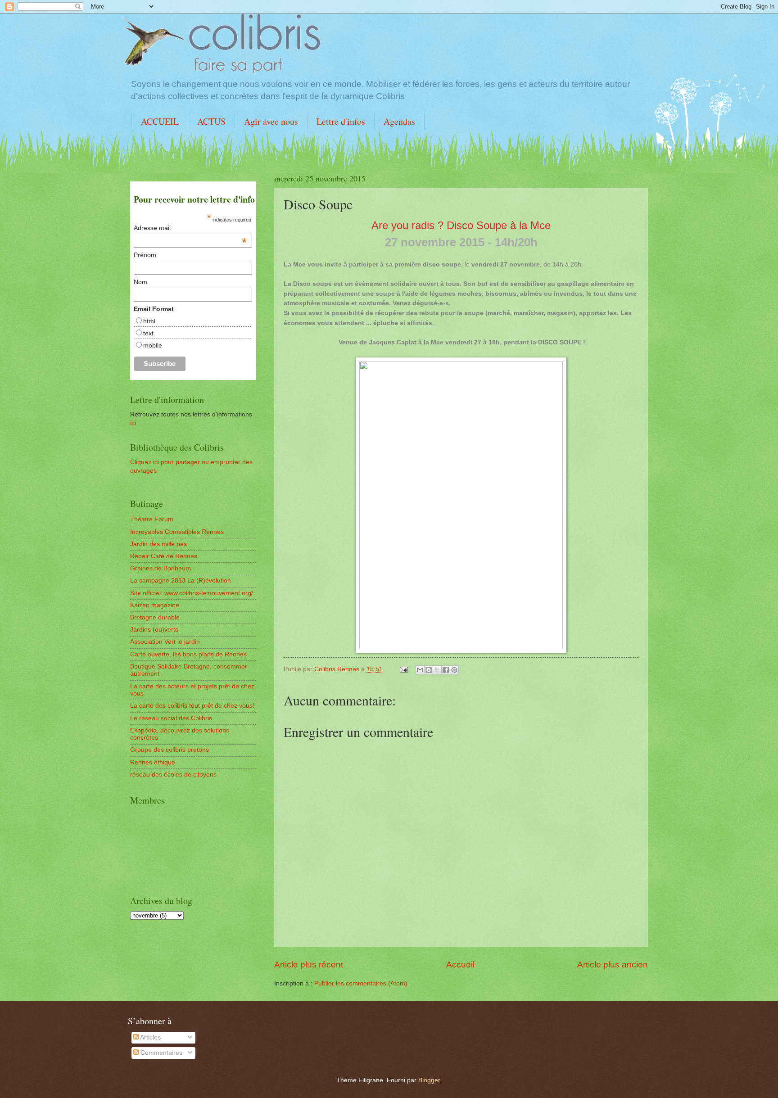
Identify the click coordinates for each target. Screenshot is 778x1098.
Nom (140, 281)
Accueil (460, 964)
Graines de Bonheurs (160, 568)
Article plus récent (308, 964)
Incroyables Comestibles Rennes (177, 532)
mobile (152, 345)
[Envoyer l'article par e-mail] (403, 669)
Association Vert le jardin (165, 641)
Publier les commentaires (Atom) (360, 983)
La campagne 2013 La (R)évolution (180, 580)
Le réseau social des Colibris (171, 718)
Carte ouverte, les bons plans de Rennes (188, 654)
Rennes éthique (152, 762)
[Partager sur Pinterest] (454, 669)
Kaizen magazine (154, 605)
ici (133, 423)
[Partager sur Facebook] (445, 669)
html (149, 321)
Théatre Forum (151, 519)
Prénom (145, 254)
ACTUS (211, 121)
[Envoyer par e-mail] (420, 669)
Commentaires (160, 1052)
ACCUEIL (160, 121)
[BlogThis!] (428, 669)
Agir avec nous (271, 121)
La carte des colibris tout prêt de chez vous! (192, 705)
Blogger (429, 1080)
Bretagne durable (155, 617)
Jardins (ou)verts (154, 629)
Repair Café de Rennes (163, 556)
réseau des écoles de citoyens (173, 774)
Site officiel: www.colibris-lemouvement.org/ (191, 593)
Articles (150, 1037)
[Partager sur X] (437, 669)
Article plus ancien (612, 964)
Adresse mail (190, 227)
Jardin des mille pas (158, 544)
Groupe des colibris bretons (169, 749)
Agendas (399, 121)
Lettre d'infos (341, 121)
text (148, 333)
